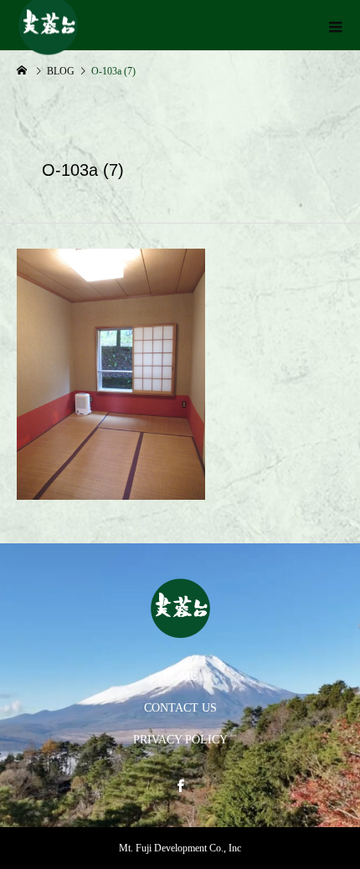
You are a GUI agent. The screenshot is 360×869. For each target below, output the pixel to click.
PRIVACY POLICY (180, 739)
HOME (180, 676)
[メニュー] (335, 25)
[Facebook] (180, 785)
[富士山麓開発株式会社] (180, 608)
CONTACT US (180, 708)
